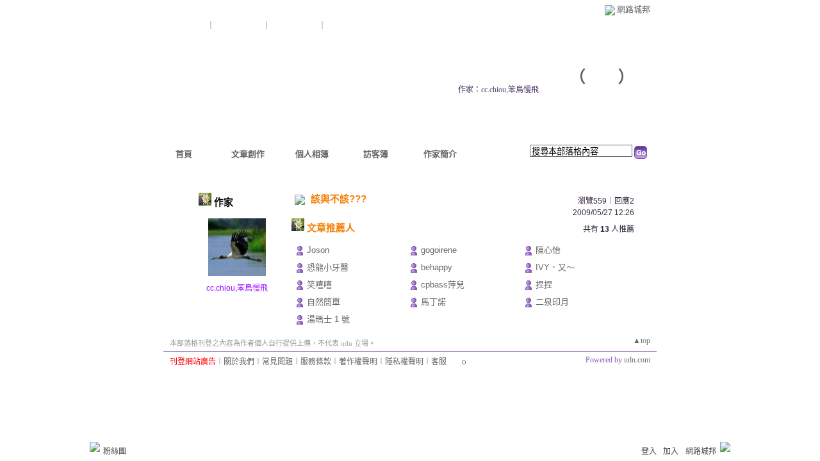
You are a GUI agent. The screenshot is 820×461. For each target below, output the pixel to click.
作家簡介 (440, 154)
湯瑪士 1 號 (328, 319)
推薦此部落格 (240, 25)
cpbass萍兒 (442, 284)
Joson (318, 250)
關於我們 (239, 361)
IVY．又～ (555, 267)
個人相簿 (312, 154)
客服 (439, 361)
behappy (436, 267)
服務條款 (315, 361)
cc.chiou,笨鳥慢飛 (237, 288)
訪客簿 (375, 154)
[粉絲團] (95, 447)
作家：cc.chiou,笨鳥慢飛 (498, 89)
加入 (670, 451)
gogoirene (439, 250)
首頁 (184, 154)
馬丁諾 (433, 302)
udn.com (637, 359)
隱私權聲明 (404, 361)
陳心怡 (548, 250)
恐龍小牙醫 (327, 267)
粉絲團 (114, 451)
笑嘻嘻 (319, 284)
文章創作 (248, 154)
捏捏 (544, 284)
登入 (649, 451)
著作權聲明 (358, 361)
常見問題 (277, 361)
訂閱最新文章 (349, 25)
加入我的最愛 (295, 25)
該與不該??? (338, 198)
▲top (641, 340)
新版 (602, 77)
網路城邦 (633, 9)
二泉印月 (552, 302)
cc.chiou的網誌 (510, 77)
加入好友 (191, 25)
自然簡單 (323, 302)
